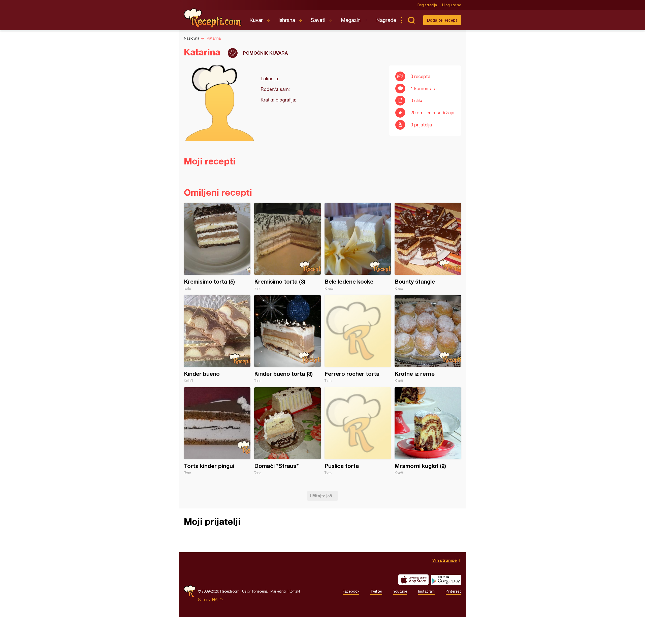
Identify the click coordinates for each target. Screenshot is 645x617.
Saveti (318, 20)
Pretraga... (411, 20)
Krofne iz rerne (428, 339)
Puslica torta (358, 431)
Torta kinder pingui (217, 431)
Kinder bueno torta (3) (287, 339)
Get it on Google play (446, 579)
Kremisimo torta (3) (287, 247)
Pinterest (453, 591)
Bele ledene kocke (358, 247)
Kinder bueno (217, 339)
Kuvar (256, 20)
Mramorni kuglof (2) (428, 431)
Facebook (351, 591)
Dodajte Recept (442, 20)
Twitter (376, 591)
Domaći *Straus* (287, 431)
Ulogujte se (451, 5)
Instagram (426, 591)
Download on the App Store (413, 579)
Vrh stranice (444, 560)
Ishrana (286, 20)
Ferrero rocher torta (358, 339)
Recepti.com (213, 18)
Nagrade (386, 20)
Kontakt (294, 591)
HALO (217, 599)
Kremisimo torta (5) (217, 247)
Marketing (278, 591)
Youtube (400, 591)
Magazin (351, 20)
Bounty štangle (428, 247)
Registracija (427, 5)
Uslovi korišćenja (255, 591)
